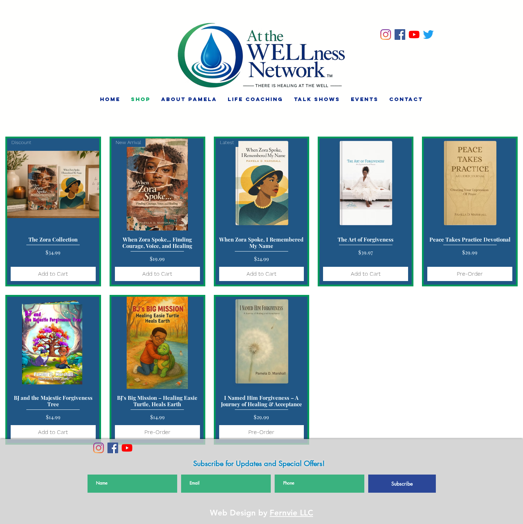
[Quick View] (365, 184)
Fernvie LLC (291, 513)
